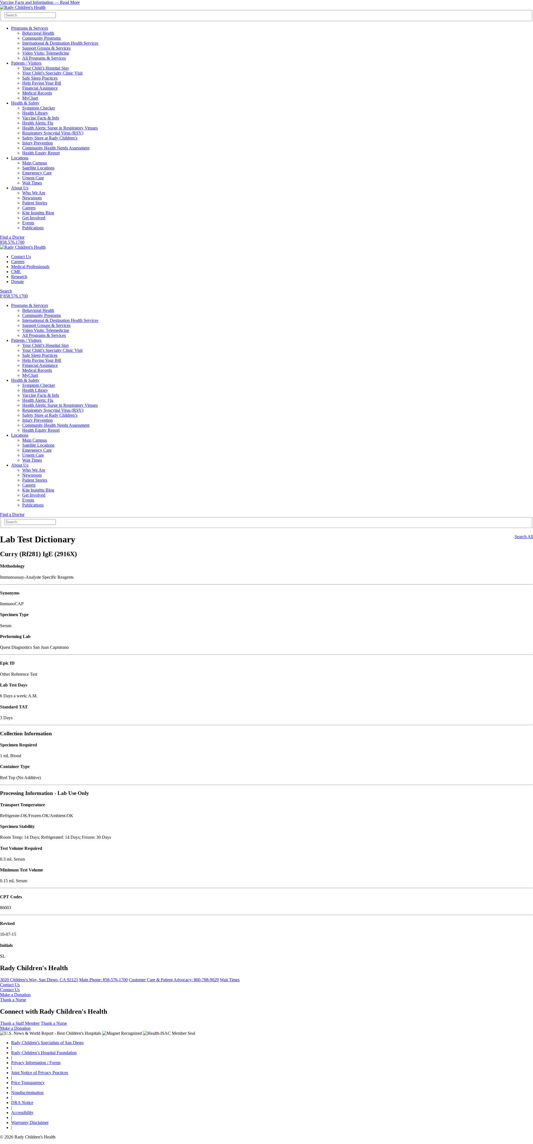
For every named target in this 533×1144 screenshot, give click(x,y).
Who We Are (33, 192)
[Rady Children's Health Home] (23, 7)
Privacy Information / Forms (36, 1062)
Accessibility (22, 1112)
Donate (17, 281)
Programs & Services (29, 28)
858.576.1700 (12, 242)
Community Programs (41, 38)
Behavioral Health (38, 33)
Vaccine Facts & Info (40, 118)
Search (6, 291)
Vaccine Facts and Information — (40, 2)
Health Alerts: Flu (37, 123)
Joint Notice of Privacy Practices (39, 1072)
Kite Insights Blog (38, 212)
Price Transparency (28, 1082)
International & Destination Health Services (60, 43)
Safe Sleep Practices (39, 78)
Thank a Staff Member (20, 1023)
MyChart (30, 98)
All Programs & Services (44, 58)
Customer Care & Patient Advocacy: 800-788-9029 (174, 979)
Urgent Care (33, 178)
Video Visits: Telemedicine (45, 53)
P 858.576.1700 (14, 296)
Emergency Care (37, 173)
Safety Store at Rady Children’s (49, 138)
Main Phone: (103, 979)
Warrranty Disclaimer (30, 1122)
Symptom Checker (38, 108)
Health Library (35, 113)
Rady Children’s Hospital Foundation (44, 1052)
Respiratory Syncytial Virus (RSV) (52, 133)
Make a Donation (15, 994)
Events (28, 222)
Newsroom (32, 197)
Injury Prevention (37, 143)
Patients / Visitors (26, 63)
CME (16, 271)
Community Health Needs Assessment (55, 148)
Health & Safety (25, 103)
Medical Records (37, 93)
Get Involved (33, 217)
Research (19, 276)
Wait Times (32, 183)
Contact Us (21, 256)
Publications (33, 227)
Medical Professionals (30, 266)
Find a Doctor (12, 237)
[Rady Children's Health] (23, 247)
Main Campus (34, 163)
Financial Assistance (40, 88)
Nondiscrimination (27, 1092)
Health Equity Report (41, 153)
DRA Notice (22, 1102)
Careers (29, 207)
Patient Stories (34, 202)
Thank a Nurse (13, 999)
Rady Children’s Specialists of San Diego (47, 1042)
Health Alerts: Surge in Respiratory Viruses (60, 128)
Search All (524, 536)
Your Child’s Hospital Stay (45, 68)
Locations (19, 158)
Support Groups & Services (46, 48)
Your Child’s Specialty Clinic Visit (52, 73)
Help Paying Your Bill (41, 83)
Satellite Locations (38, 168)
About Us (19, 187)
